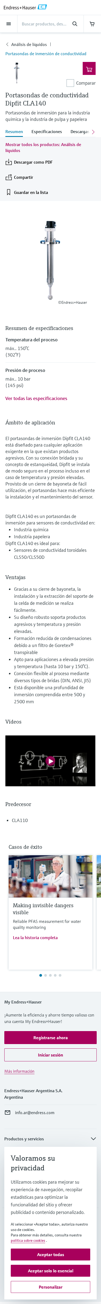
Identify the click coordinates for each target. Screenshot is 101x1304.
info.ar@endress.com (34, 1112)
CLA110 (20, 820)
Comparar (86, 83)
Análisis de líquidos (29, 44)
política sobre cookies (28, 1240)
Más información (19, 1071)
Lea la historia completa (35, 937)
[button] (50, 1037)
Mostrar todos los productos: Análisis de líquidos (43, 147)
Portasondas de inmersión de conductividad (45, 53)
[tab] (16, 132)
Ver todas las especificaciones (36, 398)
